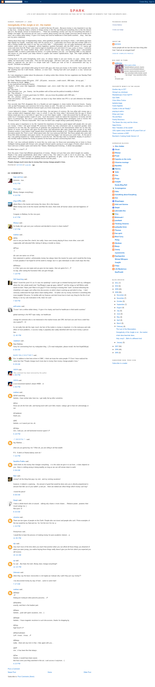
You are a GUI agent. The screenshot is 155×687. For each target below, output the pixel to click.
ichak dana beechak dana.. (125, 335)
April (118, 320)
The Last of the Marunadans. (126, 329)
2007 (117, 346)
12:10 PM (17, 567)
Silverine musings (122, 162)
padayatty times (121, 227)
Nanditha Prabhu (19, 461)
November (120, 298)
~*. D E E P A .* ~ (19, 439)
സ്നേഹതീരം (17, 201)
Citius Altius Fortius (119, 100)
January (120, 342)
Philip (117, 240)
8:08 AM (16, 350)
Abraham (118, 243)
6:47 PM (16, 217)
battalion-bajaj (117, 103)
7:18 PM (16, 274)
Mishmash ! (119, 217)
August (119, 307)
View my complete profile (122, 53)
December (120, 295)
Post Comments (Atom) (26, 676)
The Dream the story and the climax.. (125, 122)
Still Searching (18, 279)
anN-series (17, 306)
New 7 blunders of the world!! (122, 128)
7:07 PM (16, 229)
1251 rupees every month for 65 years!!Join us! (129, 130)
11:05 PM (17, 538)
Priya (15, 189)
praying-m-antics (118, 111)
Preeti (117, 156)
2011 (117, 283)
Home (50, 672)
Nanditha (118, 166)
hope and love (18, 177)
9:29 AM (16, 364)
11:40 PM (17, 335)
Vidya (117, 266)
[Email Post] (33, 165)
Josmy (117, 249)
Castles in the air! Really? (121, 108)
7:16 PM (16, 456)
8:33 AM (16, 512)
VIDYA (15, 370)
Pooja (117, 178)
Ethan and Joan (117, 114)
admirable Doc (120, 211)
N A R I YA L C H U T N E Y (23, 355)
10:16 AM (17, 555)
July (118, 311)
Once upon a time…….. (132, 65)
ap (14, 560)
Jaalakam (16, 341)
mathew (16, 235)
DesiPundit (119, 272)
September (121, 304)
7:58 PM (16, 301)
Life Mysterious (120, 269)
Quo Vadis (116, 97)
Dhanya (16, 223)
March (119, 323)
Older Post (87, 672)
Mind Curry (119, 237)
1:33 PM (16, 526)
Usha (117, 191)
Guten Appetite (117, 106)
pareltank (118, 220)
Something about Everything (125, 195)
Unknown (16, 572)
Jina (116, 175)
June (119, 314)
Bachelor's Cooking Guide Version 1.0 (125, 136)
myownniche (119, 253)
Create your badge (117, 29)
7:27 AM (16, 584)
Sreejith (118, 182)
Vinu (116, 214)
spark (77, 11)
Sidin (117, 172)
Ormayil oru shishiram (120, 92)
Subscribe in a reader (119, 363)
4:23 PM (16, 664)
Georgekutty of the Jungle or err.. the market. (132, 332)
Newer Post (12, 672)
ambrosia (118, 63)
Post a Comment (14, 669)
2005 (117, 353)
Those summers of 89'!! (120, 133)
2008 (117, 292)
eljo (14, 543)
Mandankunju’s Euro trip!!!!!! (122, 95)
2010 (117, 286)
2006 (117, 349)
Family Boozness (118, 119)
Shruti (117, 149)
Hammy (118, 169)
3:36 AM (16, 470)
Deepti (15, 500)
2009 (117, 289)
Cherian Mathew (117, 25)
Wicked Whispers (121, 259)
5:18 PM (16, 434)
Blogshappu (119, 201)
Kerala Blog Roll (121, 185)
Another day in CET (119, 89)
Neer (15, 476)
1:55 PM (16, 375)
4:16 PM (16, 195)
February (120, 326)
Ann (116, 198)
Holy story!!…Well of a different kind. (129, 338)
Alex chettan (119, 146)
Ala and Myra (117, 117)
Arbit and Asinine (121, 204)
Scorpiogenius (120, 188)
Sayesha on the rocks (123, 159)
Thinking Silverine (122, 224)
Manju (117, 246)
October (120, 301)
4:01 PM (16, 183)
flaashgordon (120, 256)
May (118, 317)
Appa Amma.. (117, 125)
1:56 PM (16, 387)
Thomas (118, 230)
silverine (16, 517)
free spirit (118, 233)
